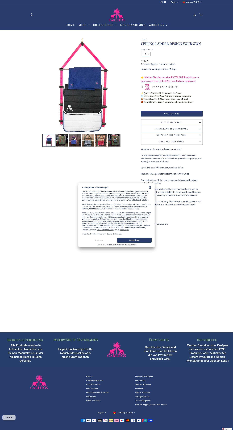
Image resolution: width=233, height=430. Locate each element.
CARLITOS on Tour (93, 384)
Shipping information (172, 135)
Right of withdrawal (142, 392)
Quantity (147, 49)
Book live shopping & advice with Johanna (151, 405)
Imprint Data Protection (144, 376)
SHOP (83, 25)
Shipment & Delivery (143, 384)
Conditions (139, 388)
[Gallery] (81, 92)
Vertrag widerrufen (142, 397)
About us (89, 376)
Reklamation (91, 397)
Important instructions (171, 129)
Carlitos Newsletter (93, 401)
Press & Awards (92, 388)
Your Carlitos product (143, 401)
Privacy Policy (140, 380)
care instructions (171, 141)
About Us (157, 25)
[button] (227, 429)
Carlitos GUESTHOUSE (95, 380)
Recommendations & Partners (97, 392)
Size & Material (171, 123)
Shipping (154, 64)
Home (70, 25)
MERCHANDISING (133, 25)
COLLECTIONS (104, 25)
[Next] (129, 85)
